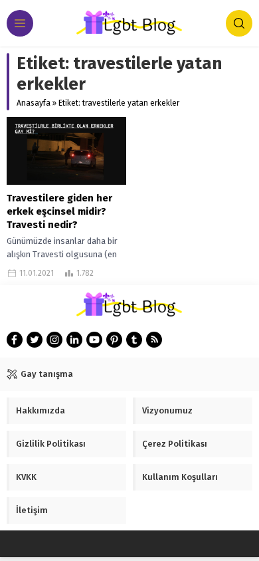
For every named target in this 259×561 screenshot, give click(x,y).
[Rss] (154, 340)
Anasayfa (33, 103)
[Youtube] (94, 340)
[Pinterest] (114, 340)
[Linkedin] (74, 340)
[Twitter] (35, 340)
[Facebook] (15, 340)
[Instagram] (54, 340)
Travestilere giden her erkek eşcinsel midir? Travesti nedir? (59, 211)
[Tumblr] (134, 340)
